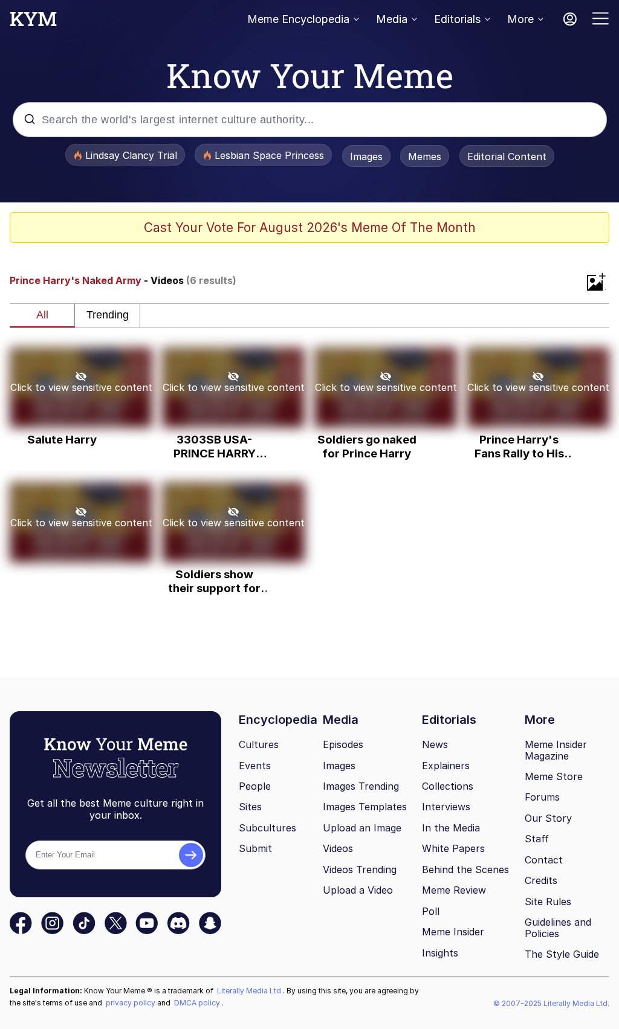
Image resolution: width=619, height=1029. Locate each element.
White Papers (453, 848)
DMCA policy (198, 1002)
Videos (338, 848)
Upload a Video (358, 890)
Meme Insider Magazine (556, 750)
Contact (544, 859)
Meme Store (554, 776)
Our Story (548, 818)
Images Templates (365, 806)
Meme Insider (453, 931)
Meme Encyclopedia (298, 19)
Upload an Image (362, 827)
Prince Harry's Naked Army (75, 280)
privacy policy (131, 1002)
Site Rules (548, 901)
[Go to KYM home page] (33, 22)
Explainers (446, 765)
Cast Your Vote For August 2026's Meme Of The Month (310, 227)
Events (255, 765)
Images (366, 156)
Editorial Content (506, 156)
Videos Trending (360, 869)
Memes (424, 156)
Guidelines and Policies (558, 928)
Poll (430, 911)
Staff (537, 838)
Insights (440, 952)
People (255, 786)
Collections (447, 786)
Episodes (343, 744)
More (520, 19)
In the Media (451, 827)
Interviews (446, 806)
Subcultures (267, 827)
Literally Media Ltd (250, 990)
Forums (542, 797)
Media (391, 19)
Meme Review (454, 890)
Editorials (457, 19)
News (435, 744)
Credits (541, 880)
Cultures (259, 744)
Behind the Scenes (465, 869)
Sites (250, 806)
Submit (255, 848)
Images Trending (361, 786)
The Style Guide (562, 954)
